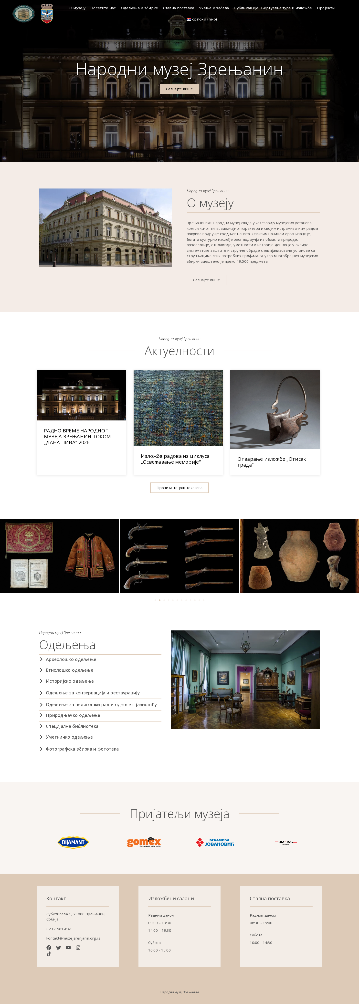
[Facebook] (48, 947)
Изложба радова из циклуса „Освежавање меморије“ (175, 459)
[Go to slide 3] (164, 600)
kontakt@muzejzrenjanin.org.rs (73, 938)
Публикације (246, 8)
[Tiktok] (48, 954)
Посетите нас (103, 8)
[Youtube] (68, 947)
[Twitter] (58, 947)
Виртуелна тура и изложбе (286, 8)
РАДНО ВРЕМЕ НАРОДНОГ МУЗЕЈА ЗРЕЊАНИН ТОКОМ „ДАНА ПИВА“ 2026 (77, 436)
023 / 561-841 (59, 928)
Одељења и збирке (139, 8)
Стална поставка (178, 8)
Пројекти (326, 8)
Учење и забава (214, 8)
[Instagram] (78, 947)
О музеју (77, 8)
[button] (179, 487)
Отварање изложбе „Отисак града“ (272, 462)
